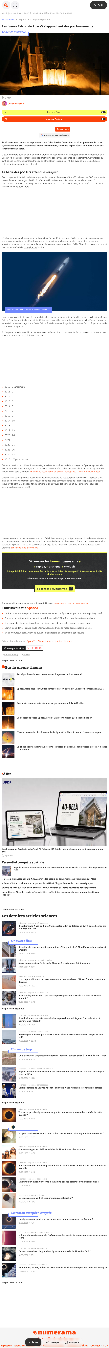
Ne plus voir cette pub (13, 660)
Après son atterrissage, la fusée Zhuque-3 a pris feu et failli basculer (54, 963)
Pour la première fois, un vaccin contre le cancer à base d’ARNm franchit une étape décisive (61, 980)
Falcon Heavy (11, 654)
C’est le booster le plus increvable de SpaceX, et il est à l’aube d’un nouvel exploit (59, 732)
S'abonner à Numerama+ (52, 588)
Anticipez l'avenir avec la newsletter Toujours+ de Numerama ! (49, 674)
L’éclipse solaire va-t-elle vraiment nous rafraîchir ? (46, 1198)
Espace (22, 19)
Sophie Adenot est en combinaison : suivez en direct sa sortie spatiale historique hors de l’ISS (60, 869)
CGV (105, 1345)
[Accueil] (6, 5)
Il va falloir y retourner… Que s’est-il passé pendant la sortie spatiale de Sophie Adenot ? (59, 996)
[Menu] (15, 5)
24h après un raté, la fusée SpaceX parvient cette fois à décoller (50, 703)
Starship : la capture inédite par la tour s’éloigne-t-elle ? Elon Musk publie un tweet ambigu (50, 618)
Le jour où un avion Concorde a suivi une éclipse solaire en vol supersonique (58, 1181)
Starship (6, 547)
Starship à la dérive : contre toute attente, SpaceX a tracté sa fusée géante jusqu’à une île (48, 627)
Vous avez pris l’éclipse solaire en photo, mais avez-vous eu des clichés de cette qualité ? (60, 1113)
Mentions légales (24, 1345)
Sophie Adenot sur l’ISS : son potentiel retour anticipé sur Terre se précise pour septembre (49, 887)
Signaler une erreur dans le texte (55, 641)
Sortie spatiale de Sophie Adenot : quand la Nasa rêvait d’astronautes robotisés (60, 1087)
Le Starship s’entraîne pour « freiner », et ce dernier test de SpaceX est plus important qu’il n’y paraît (53, 613)
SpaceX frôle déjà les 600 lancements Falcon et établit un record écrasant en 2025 (60, 688)
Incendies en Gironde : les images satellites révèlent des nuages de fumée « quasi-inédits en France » (50, 893)
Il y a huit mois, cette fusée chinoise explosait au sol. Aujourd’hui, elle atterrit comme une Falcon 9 (59, 1019)
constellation (30, 247)
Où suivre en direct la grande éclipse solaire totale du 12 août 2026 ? (55, 1251)
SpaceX (33, 608)
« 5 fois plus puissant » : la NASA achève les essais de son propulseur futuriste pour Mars (49, 878)
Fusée (26, 654)
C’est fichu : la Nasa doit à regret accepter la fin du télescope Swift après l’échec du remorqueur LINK (62, 927)
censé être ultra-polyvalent (24, 547)
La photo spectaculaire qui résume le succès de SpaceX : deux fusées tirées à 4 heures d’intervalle (62, 748)
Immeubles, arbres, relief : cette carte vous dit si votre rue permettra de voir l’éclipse (63, 1267)
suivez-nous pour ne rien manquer (71, 603)
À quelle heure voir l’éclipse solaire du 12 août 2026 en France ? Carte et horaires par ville (62, 1167)
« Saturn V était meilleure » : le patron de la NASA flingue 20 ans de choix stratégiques (47, 883)
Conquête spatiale (40, 19)
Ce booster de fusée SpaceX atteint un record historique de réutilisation (54, 717)
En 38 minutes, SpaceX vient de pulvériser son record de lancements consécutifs (44, 632)
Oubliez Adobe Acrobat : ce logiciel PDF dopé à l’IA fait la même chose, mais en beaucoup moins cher (52, 850)
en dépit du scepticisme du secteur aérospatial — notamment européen (65, 471)
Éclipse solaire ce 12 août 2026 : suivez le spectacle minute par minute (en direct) (61, 1133)
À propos (6, 1345)
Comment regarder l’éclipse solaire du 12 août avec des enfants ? (52, 1149)
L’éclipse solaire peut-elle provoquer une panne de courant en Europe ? (56, 1219)
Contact (95, 1345)
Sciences (9, 19)
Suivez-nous (63, 129)
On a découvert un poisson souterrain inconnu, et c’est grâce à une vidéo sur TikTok (62, 1055)
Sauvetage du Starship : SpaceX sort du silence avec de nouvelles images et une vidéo (47, 623)
